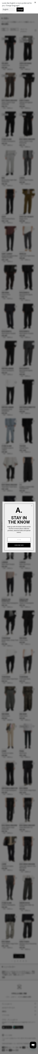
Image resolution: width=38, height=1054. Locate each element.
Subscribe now (19, 545)
